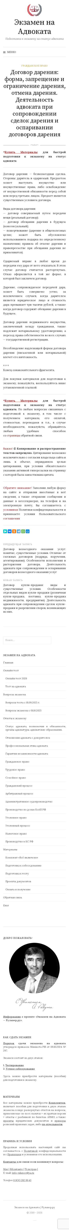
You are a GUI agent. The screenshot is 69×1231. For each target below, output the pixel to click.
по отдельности (52, 1124)
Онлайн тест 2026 (16, 678)
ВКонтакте (16, 1169)
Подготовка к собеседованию (23, 865)
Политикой (31, 1150)
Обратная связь (12, 897)
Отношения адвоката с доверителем (27, 737)
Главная (8, 662)
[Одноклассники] (14, 531)
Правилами (14, 1154)
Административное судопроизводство (28, 801)
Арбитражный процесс (19, 793)
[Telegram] (19, 531)
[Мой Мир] (28, 531)
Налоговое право (16, 833)
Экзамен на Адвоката (34, 27)
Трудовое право (15, 769)
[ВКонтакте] (10, 531)
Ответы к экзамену (14, 718)
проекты (8, 1120)
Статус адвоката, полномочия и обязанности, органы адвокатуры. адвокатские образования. (35, 728)
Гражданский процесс (18, 785)
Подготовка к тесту (17, 873)
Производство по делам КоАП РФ (25, 809)
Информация (12, 1016)
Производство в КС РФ (19, 841)
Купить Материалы (21, 152)
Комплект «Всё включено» (21, 857)
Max (5, 1169)
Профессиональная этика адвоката (26, 745)
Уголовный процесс (17, 825)
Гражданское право (34, 65)
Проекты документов (18, 881)
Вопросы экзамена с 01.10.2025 (23, 710)
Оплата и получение (18, 889)
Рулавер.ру (48, 1207)
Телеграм (31, 1169)
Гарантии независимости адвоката (26, 753)
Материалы (10, 849)
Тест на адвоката (15, 686)
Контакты (9, 1161)
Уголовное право (15, 817)
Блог (6, 905)
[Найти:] (63, 52)
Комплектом (57, 1102)
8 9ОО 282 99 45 (22, 1180)
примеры (60, 1120)
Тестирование (14, 1065)
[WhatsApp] (23, 531)
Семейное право (15, 777)
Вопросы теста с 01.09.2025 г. (22, 702)
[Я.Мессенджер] (5, 531)
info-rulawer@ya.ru (23, 1172)
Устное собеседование (20, 1068)
